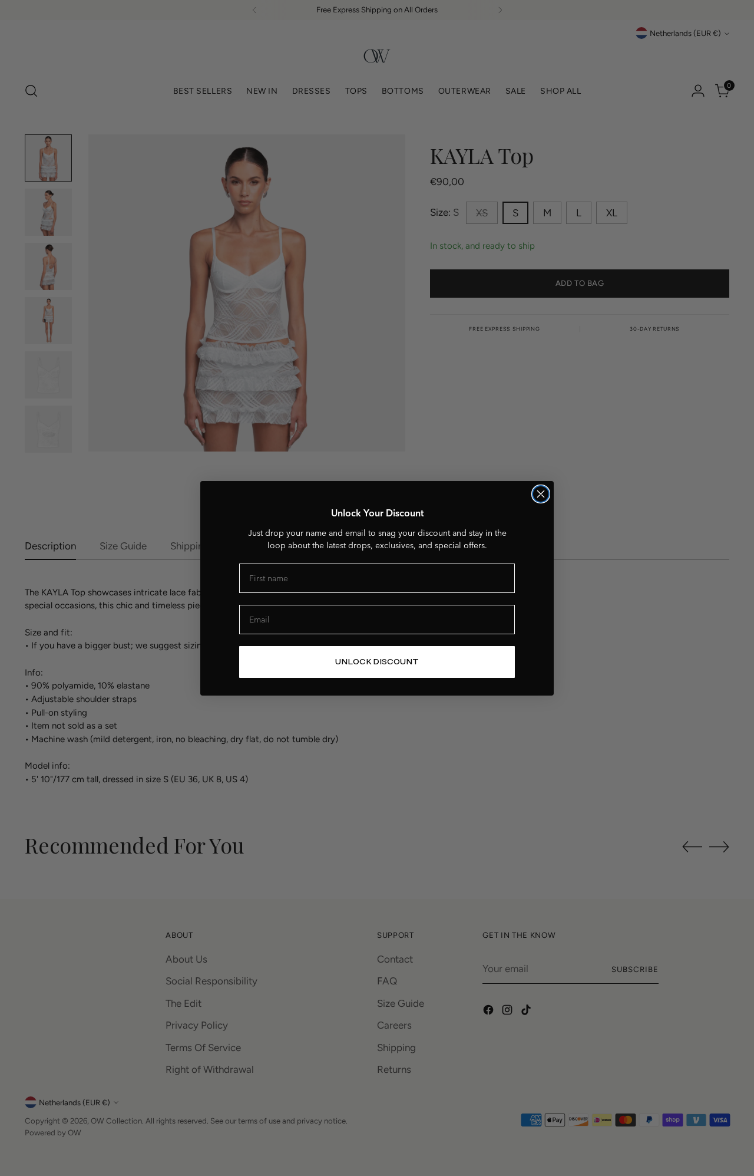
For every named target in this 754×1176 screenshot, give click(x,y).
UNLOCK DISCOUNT (377, 662)
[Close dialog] (541, 494)
